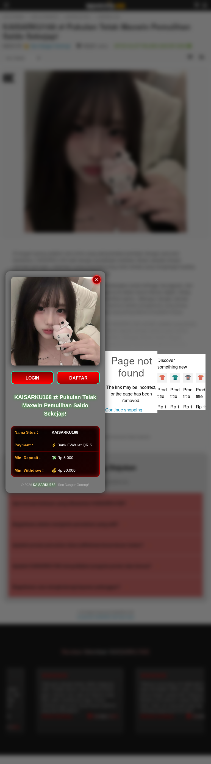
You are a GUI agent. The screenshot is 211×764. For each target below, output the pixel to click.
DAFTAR (78, 378)
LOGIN (32, 378)
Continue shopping (123, 409)
